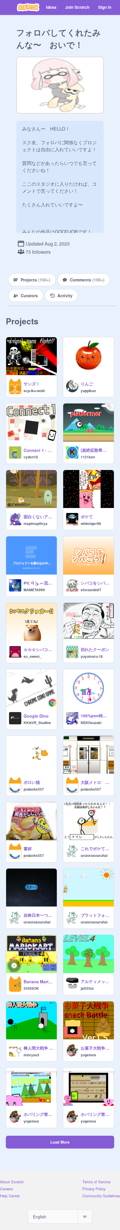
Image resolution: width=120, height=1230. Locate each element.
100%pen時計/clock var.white (95, 715)
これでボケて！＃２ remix (95, 848)
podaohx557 (34, 789)
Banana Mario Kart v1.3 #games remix (38, 981)
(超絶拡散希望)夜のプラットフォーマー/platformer (95, 450)
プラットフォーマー (95, 915)
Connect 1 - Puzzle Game (38, 450)
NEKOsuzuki (91, 722)
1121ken (88, 457)
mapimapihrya (35, 523)
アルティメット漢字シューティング (95, 981)
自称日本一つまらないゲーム (38, 915)
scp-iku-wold (34, 390)
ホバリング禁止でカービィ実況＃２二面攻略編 (95, 1114)
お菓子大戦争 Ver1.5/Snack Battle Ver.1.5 (95, 1048)
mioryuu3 (31, 1054)
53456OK (31, 988)
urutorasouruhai (94, 855)
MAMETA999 (34, 589)
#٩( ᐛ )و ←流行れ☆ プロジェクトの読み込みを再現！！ (38, 583)
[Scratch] (28, 7)
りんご (87, 384)
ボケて (87, 516)
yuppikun (88, 390)
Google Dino (36, 716)
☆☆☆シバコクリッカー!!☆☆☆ (38, 649)
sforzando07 (91, 589)
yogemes (88, 1054)
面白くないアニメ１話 (38, 516)
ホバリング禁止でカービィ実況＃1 (38, 1114)
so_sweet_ (33, 656)
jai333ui (87, 988)
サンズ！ (32, 384)
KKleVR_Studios (37, 722)
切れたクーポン (95, 649)
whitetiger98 (91, 523)
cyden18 (31, 457)
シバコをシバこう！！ (95, 583)
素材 (28, 848)
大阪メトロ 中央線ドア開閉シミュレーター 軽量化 (95, 782)
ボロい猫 (32, 782)
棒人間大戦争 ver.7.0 (38, 1048)
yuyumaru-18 (92, 656)
